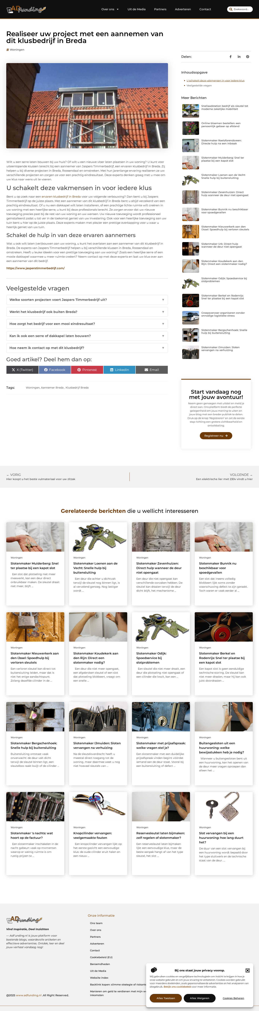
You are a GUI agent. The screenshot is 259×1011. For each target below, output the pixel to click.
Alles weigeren (199, 998)
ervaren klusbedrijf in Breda (61, 196)
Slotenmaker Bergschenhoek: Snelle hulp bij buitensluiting (224, 331)
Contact (205, 9)
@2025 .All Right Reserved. (37, 995)
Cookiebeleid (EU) (101, 957)
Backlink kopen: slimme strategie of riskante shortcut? (124, 984)
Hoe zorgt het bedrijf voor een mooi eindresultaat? (87, 324)
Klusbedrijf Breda (77, 387)
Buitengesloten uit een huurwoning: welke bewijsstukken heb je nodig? (221, 747)
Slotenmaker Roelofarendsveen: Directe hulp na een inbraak (221, 142)
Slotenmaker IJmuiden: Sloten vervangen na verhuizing (220, 349)
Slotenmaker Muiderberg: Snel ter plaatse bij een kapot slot (222, 159)
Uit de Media (137, 9)
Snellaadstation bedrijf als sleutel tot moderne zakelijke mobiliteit (224, 107)
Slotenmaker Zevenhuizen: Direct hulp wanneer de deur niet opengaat (224, 194)
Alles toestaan (166, 998)
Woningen (17, 49)
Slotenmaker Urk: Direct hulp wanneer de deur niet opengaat (221, 245)
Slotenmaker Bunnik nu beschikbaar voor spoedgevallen (224, 211)
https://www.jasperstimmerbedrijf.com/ (35, 268)
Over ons (107, 9)
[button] (248, 970)
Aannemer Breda (52, 387)
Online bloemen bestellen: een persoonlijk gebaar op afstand (221, 125)
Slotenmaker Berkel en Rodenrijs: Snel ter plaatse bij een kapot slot (222, 297)
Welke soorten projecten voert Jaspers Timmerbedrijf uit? (87, 300)
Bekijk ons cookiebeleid (177, 986)
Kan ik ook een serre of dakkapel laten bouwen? (87, 336)
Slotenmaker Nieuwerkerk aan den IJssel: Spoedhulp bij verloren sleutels (225, 228)
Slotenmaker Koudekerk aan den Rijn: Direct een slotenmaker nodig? (224, 263)
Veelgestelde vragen (199, 85)
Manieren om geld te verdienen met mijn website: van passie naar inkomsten (132, 993)
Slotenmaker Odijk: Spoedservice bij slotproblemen (224, 280)
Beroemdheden (100, 964)
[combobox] (240, 9)
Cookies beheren (233, 998)
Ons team (96, 923)
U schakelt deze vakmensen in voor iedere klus (215, 80)
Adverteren (183, 9)
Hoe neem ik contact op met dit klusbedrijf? (87, 348)
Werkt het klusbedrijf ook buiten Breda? (87, 312)
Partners (160, 9)
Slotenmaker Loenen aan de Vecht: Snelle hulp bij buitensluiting (223, 176)
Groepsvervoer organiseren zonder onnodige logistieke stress (223, 314)
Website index (99, 977)
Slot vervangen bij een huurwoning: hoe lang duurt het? (221, 837)
